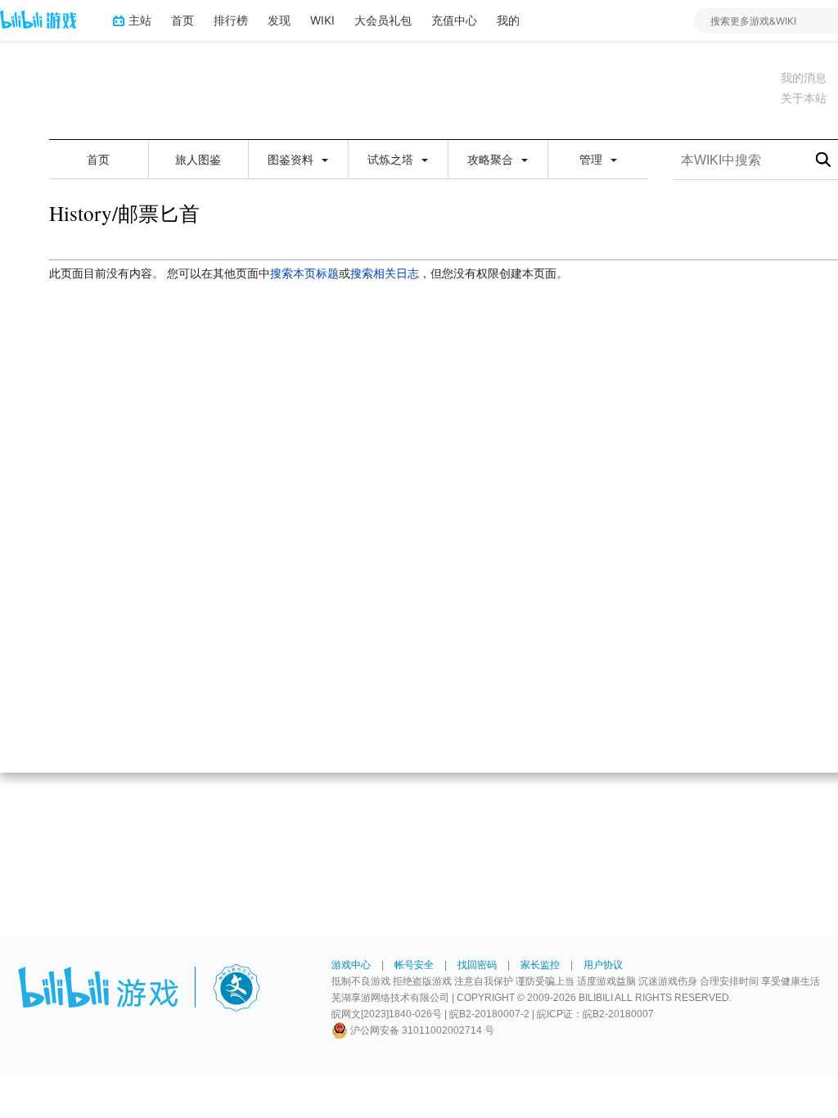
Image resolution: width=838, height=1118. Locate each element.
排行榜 (231, 20)
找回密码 (477, 965)
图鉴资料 (292, 159)
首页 (182, 20)
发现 (279, 20)
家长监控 (540, 965)
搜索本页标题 (304, 273)
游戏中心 (351, 965)
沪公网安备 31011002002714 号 (421, 1030)
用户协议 (603, 965)
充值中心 (454, 20)
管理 (592, 159)
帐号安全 (414, 965)
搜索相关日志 (384, 273)
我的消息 (804, 77)
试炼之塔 (392, 159)
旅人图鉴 (198, 159)
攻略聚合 (491, 159)
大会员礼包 (383, 20)
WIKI (322, 20)
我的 (508, 20)
